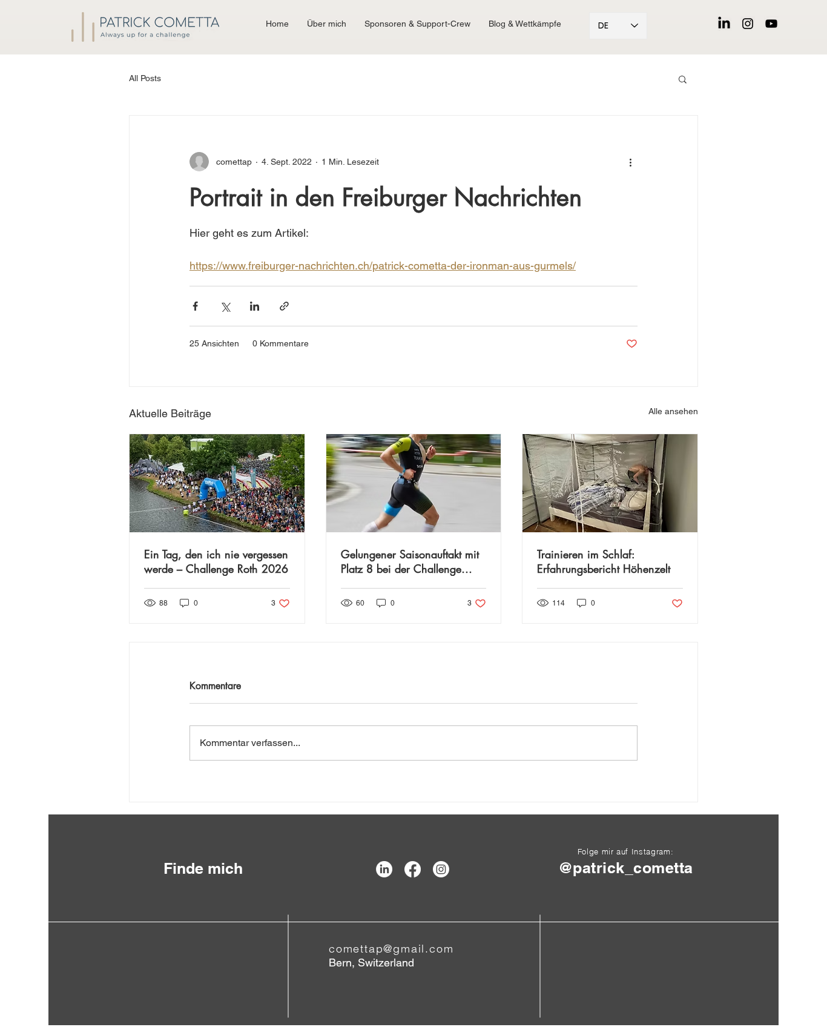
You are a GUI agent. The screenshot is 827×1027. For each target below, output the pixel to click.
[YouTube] (771, 23)
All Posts (145, 78)
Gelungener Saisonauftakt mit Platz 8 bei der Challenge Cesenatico (410, 561)
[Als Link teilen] (284, 306)
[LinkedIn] (724, 23)
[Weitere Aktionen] (630, 161)
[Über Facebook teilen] (195, 306)
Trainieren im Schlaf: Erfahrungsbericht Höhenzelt (603, 561)
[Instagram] (747, 23)
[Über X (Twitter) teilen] (225, 306)
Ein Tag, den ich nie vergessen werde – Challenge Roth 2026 (216, 561)
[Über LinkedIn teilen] (254, 306)
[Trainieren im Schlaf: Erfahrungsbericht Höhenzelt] (609, 483)
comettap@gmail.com (391, 949)
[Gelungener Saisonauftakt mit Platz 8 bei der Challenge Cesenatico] (413, 483)
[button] (682, 79)
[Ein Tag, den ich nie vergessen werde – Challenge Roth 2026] (217, 483)
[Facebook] (412, 869)
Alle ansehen (673, 411)
